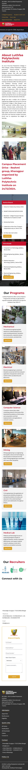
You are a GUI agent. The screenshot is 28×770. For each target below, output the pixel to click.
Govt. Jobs (13, 17)
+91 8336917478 (15, 618)
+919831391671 (17, 748)
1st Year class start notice (10, 233)
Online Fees (5, 17)
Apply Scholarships (7, 19)
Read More (8, 340)
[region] (14, 569)
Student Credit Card (19, 14)
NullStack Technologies (16, 768)
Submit (14, 676)
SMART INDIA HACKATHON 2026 (13, 211)
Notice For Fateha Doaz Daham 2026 (14, 207)
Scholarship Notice (9, 222)
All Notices (7, 236)
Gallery (4, 733)
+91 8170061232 (7, 616)
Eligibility (4, 718)
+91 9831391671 (17, 616)
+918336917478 (17, 750)
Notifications (5, 728)
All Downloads (8, 277)
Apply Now (17, 19)
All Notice (4, 726)
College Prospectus (7, 14)
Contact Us (5, 735)
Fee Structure (5, 716)
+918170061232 (6, 748)
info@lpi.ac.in (6, 623)
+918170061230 (6, 750)
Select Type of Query (11, 657)
